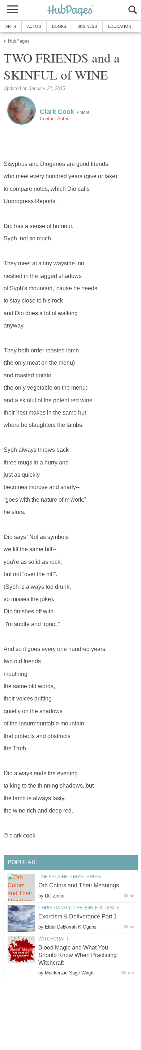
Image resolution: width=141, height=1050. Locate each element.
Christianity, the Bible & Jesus (79, 907)
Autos (34, 26)
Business (87, 26)
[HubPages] (70, 10)
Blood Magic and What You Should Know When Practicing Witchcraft (77, 955)
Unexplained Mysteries (69, 876)
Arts (10, 26)
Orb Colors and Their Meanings (78, 885)
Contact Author (55, 118)
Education (119, 26)
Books (59, 26)
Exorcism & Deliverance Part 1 (77, 916)
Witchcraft (53, 939)
